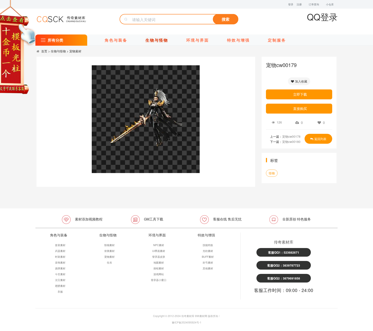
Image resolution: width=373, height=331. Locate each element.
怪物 (272, 173)
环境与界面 (197, 40)
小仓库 (330, 4)
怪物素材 (109, 245)
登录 (290, 4)
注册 (299, 4)
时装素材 (60, 256)
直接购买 (300, 108)
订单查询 (314, 4)
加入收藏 (301, 81)
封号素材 (208, 262)
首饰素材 (60, 262)
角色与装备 (116, 40)
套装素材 (60, 245)
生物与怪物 (156, 40)
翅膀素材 (60, 285)
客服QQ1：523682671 (283, 252)
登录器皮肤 (158, 256)
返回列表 (320, 139)
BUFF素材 (208, 256)
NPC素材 (158, 245)
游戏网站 (158, 274)
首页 (44, 51)
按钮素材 (158, 268)
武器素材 (60, 251)
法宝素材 (60, 280)
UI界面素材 (158, 251)
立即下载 (300, 94)
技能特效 (208, 245)
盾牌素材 (60, 268)
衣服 (60, 291)
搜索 (225, 19)
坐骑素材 (109, 251)
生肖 (109, 262)
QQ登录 (322, 16)
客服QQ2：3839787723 (283, 265)
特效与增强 (238, 40)
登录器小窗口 (158, 280)
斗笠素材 (60, 274)
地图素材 (158, 262)
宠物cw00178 (291, 136)
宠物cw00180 (291, 141)
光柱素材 (208, 251)
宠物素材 (75, 51)
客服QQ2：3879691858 (283, 278)
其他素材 (208, 268)
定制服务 (277, 40)
